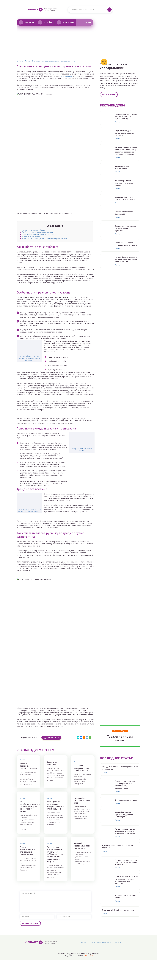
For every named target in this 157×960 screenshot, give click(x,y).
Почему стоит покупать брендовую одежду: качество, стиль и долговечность (125, 784)
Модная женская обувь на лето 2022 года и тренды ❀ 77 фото (126, 862)
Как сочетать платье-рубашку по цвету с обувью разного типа (46, 238)
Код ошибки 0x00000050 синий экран (82, 800)
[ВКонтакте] (81, 737)
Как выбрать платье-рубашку (33, 230)
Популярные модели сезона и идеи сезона (39, 234)
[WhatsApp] (90, 737)
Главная (83, 942)
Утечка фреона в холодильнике (113, 66)
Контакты (118, 942)
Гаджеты (29, 22)
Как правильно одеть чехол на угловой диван (125, 198)
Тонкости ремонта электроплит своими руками (124, 183)
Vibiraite (33, 9)
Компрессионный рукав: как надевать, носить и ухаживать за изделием (125, 831)
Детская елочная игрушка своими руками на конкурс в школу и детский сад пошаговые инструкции (126, 150)
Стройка (48, 22)
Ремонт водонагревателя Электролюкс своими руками (27, 850)
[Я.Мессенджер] (78, 737)
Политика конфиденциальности (100, 942)
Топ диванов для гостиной (126, 800)
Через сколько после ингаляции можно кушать (126, 244)
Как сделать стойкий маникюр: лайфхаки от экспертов (120, 768)
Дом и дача (68, 22)
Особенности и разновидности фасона (37, 232)
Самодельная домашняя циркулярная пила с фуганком (125, 228)
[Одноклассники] (84, 737)
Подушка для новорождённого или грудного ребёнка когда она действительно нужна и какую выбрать (55, 854)
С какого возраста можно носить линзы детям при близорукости (29, 510)
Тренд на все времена (31, 236)
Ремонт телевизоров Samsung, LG (124, 213)
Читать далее (108, 94)
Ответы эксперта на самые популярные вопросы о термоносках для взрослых (126, 879)
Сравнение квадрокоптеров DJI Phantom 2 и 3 (82, 767)
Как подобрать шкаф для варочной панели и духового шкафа (126, 116)
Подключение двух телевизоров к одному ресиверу (124, 133)
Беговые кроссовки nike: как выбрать (125, 896)
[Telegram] (87, 737)
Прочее (88, 22)
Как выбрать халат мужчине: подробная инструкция (124, 814)
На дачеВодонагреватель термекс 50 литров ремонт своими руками (28, 806)
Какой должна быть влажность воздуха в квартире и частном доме (55, 805)
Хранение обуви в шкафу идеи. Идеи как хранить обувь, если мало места (29, 358)
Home (21, 61)
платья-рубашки (65, 76)
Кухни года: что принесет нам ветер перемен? (117, 846)
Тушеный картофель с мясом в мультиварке (82, 845)
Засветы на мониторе (52, 763)
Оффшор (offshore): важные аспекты (118, 910)
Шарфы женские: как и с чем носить (82, 449)
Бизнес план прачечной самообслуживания (28, 765)
